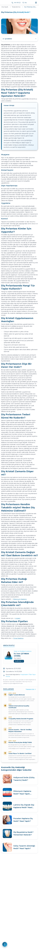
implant (17, 618)
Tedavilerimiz (16, 7)
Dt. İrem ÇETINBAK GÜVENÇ (21, 655)
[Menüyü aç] (36, 2)
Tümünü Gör (30, 689)
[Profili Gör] (8, 654)
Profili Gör (18, 661)
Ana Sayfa (5, 7)
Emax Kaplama (18, 638)
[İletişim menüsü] (4, 944)
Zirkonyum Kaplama (20, 599)
